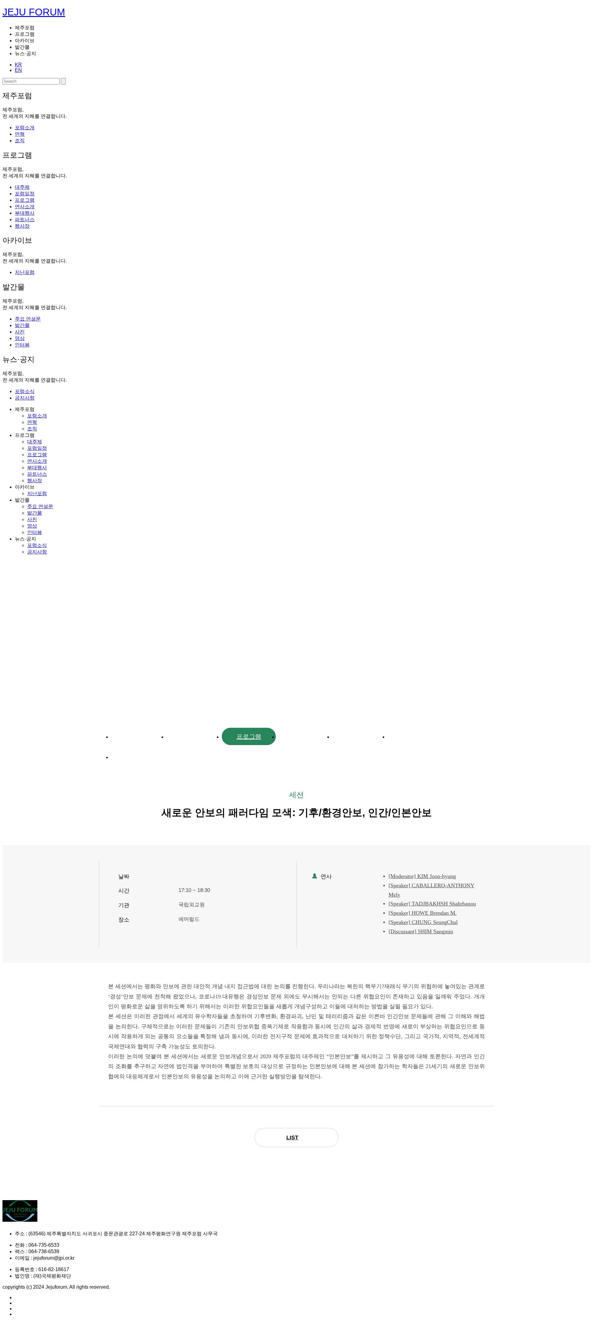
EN (18, 70)
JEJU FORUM (33, 12)
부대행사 (359, 736)
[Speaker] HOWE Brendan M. (423, 913)
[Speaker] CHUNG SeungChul (423, 922)
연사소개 (304, 736)
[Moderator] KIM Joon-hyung (422, 876)
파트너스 (414, 736)
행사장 (138, 756)
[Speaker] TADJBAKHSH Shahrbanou (432, 904)
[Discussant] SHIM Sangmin (421, 931)
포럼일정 (193, 736)
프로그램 (249, 736)
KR (18, 64)
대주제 (138, 736)
